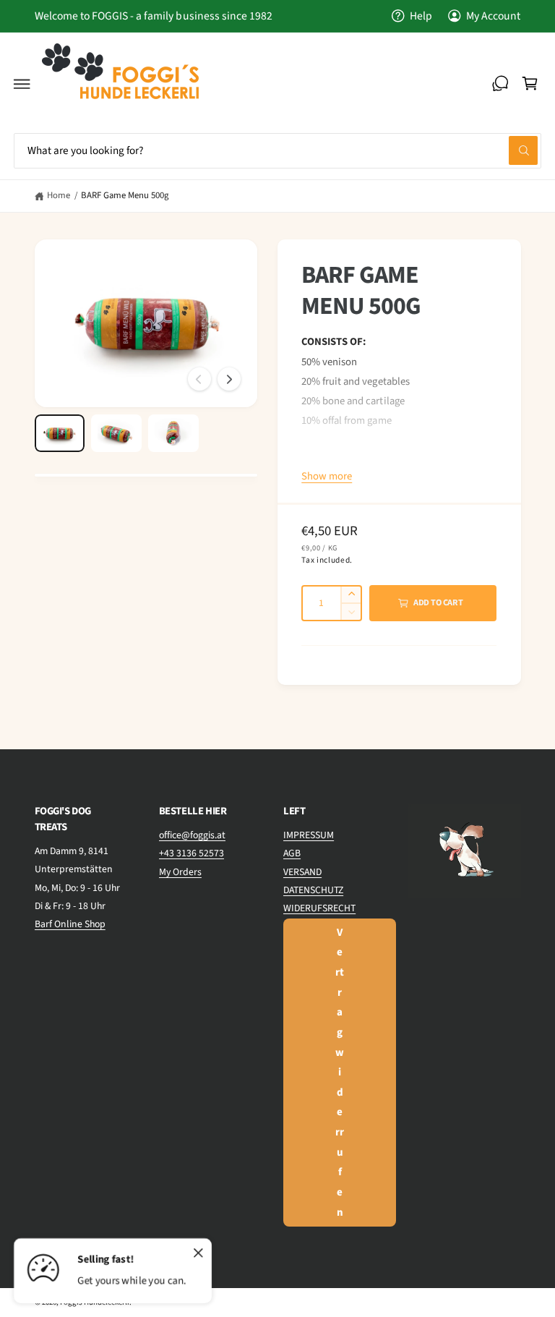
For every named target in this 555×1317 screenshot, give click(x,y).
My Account (493, 16)
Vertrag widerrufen (339, 1072)
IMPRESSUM (308, 835)
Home (58, 195)
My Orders (180, 872)
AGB (292, 853)
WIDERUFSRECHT (319, 908)
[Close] (198, 1253)
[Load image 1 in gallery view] (60, 433)
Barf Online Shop (70, 924)
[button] (22, 84)
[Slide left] (199, 379)
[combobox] (277, 151)
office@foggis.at (192, 835)
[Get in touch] (500, 84)
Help (421, 16)
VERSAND (302, 872)
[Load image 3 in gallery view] (173, 433)
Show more (326, 476)
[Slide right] (229, 379)
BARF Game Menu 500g (124, 195)
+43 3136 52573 (191, 853)
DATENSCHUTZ (313, 890)
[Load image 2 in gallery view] (116, 433)
